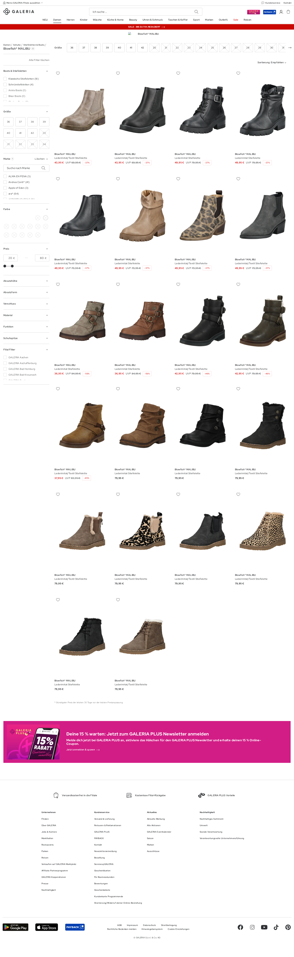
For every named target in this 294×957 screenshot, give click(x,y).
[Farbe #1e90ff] (14, 226)
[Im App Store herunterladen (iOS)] (46, 927)
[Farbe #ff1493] (37, 226)
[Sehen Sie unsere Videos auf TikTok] (276, 927)
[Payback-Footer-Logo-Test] (75, 927)
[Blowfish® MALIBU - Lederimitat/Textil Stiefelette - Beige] (82, 110)
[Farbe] (22, 235)
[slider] (4, 266)
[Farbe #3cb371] (29, 217)
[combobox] (273, 62)
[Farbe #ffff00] (14, 235)
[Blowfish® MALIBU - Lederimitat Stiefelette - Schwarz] (203, 110)
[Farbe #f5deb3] (14, 217)
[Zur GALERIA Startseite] (18, 12)
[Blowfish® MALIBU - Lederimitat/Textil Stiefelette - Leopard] (203, 215)
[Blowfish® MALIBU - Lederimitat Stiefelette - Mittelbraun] (142, 425)
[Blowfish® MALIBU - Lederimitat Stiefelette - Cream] (263, 110)
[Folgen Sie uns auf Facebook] (240, 927)
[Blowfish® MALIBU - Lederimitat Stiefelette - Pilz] (82, 321)
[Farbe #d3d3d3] (37, 217)
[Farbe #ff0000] (45, 226)
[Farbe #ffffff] (45, 217)
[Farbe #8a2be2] (22, 226)
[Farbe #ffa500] (6, 235)
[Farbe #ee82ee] (29, 226)
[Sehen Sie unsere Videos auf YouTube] (264, 927)
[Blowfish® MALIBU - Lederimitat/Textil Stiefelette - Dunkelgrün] (203, 321)
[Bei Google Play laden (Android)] (15, 927)
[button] (23, 3)
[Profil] (281, 12)
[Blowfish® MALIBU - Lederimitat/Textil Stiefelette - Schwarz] (82, 215)
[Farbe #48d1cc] (6, 226)
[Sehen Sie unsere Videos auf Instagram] (252, 927)
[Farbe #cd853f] (22, 217)
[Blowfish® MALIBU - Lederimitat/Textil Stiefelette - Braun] (82, 425)
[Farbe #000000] (6, 217)
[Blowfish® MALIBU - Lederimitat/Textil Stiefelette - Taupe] (142, 636)
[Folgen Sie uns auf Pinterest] (288, 927)
